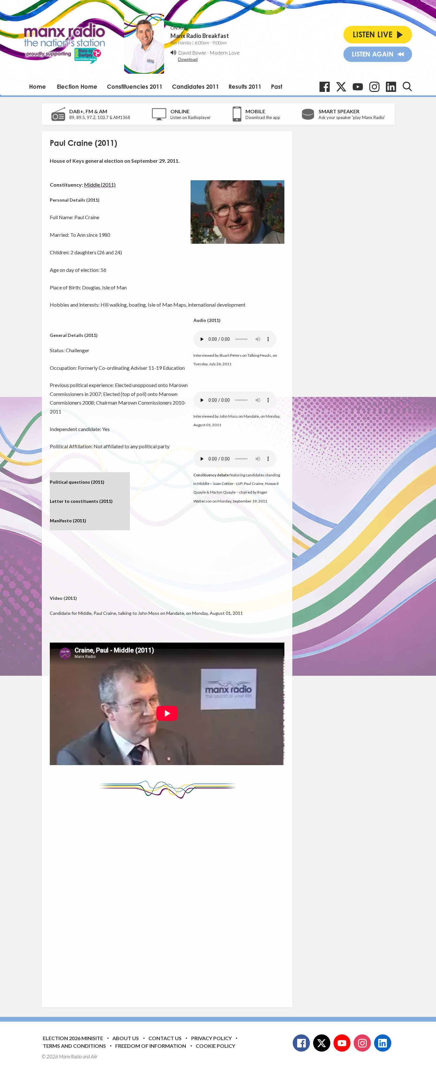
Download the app (262, 117)
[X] (341, 87)
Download (188, 59)
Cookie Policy (215, 1046)
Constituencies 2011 (134, 86)
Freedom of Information (150, 1046)
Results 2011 (245, 86)
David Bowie (192, 52)
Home (37, 86)
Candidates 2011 (195, 86)
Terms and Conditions (74, 1046)
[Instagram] (374, 87)
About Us (125, 1038)
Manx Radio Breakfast (199, 35)
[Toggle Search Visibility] (407, 86)
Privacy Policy (211, 1038)
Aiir (94, 1056)
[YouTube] (358, 87)
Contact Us (165, 1038)
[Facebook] (324, 87)
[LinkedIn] (391, 87)
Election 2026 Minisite (73, 1038)
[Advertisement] (169, 898)
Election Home (77, 86)
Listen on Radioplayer (190, 117)
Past (276, 86)
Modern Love (225, 52)
